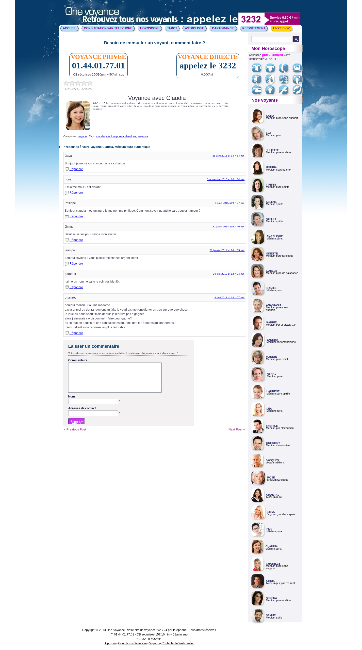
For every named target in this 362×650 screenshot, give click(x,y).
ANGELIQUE (274, 236)
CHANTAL (272, 494)
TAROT (172, 28)
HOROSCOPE (149, 28)
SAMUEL (271, 615)
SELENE (271, 201)
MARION (271, 356)
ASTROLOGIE (194, 28)
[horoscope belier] (258, 71)
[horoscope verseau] (285, 93)
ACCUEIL (69, 28)
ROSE (271, 477)
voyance (143, 136)
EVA (268, 132)
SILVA (271, 511)
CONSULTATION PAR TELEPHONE (108, 28)
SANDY (271, 374)
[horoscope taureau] (272, 71)
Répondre (76, 169)
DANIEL (271, 287)
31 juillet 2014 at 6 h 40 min (229, 226)
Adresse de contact (94, 409)
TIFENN (271, 184)
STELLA (271, 219)
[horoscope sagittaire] (258, 93)
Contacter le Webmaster (178, 643)
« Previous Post (74, 429)
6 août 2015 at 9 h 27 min (230, 203)
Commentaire (77, 360)
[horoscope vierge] (271, 82)
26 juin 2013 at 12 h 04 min (229, 273)
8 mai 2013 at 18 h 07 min (229, 297)
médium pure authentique (121, 136)
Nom (94, 397)
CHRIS (270, 580)
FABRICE (272, 425)
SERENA (271, 598)
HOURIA (271, 167)
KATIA (270, 115)
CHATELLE (273, 563)
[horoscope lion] (258, 82)
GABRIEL (272, 322)
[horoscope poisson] (299, 93)
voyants (82, 136)
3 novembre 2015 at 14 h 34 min (226, 179)
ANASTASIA (273, 305)
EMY (269, 529)
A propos (110, 643)
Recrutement (253, 28)
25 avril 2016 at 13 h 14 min (229, 155)
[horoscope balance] (285, 82)
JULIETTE (272, 150)
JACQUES (272, 460)
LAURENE (273, 391)
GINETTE (272, 253)
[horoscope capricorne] (271, 93)
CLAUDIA (271, 546)
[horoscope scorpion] (299, 82)
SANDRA (272, 339)
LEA (269, 408)
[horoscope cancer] (299, 71)
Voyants (154, 643)
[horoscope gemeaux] (285, 71)
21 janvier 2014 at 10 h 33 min (227, 250)
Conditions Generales (133, 643)
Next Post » (237, 429)
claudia (100, 136)
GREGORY (273, 443)
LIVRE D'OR (281, 28)
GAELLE (271, 270)
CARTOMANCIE (223, 28)
